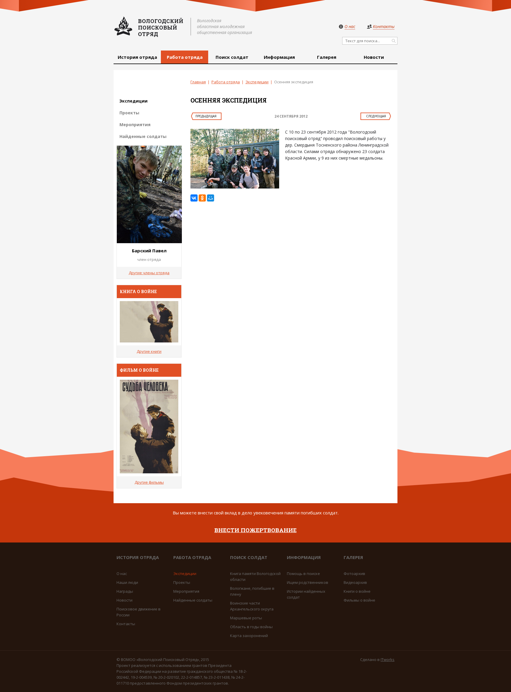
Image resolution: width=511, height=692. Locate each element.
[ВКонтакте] (194, 198)
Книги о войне (357, 591)
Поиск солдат (232, 57)
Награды (125, 591)
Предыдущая (205, 116)
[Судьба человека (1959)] (149, 426)
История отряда (137, 57)
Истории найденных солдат (306, 594)
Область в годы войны (251, 626)
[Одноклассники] (202, 198)
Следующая (376, 116)
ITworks (387, 659)
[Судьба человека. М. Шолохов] (149, 321)
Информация (279, 57)
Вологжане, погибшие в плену (252, 591)
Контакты (126, 623)
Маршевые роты (246, 617)
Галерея (326, 57)
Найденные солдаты (142, 136)
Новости (374, 57)
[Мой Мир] (210, 198)
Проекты (129, 113)
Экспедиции (257, 82)
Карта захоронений (249, 635)
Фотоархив (354, 573)
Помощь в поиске (303, 573)
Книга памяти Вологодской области (255, 576)
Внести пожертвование (255, 530)
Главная (198, 82)
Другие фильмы (149, 482)
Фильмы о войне (359, 600)
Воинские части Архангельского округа (252, 606)
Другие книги (149, 351)
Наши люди (127, 582)
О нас (122, 573)
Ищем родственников (307, 582)
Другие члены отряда (149, 272)
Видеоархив (355, 582)
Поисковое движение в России (139, 612)
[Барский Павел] (149, 241)
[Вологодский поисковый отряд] (149, 26)
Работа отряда (185, 57)
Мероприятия (135, 124)
